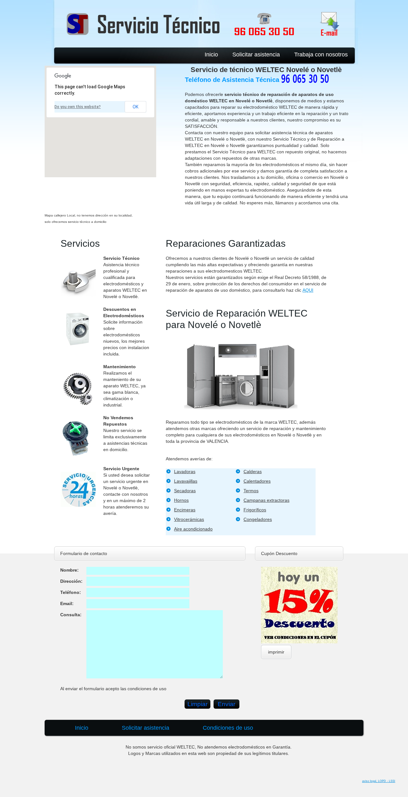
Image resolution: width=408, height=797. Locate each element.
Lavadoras (184, 471)
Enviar (226, 704)
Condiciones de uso (228, 728)
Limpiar (197, 704)
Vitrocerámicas (189, 519)
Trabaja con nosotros (321, 54)
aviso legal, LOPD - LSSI (378, 781)
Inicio (211, 54)
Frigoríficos (255, 509)
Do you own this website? (78, 107)
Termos (251, 490)
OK (135, 106)
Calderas (253, 471)
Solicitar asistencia (256, 54)
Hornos (181, 500)
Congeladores (258, 519)
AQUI (307, 290)
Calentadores (257, 481)
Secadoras (185, 490)
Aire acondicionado (193, 528)
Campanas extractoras (266, 500)
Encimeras (184, 509)
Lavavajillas (185, 481)
